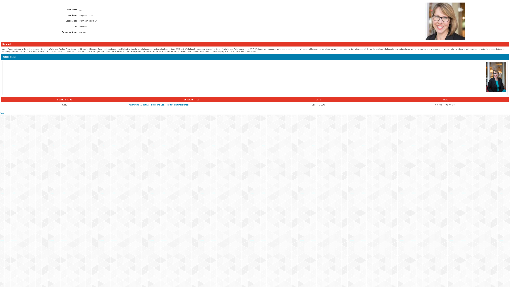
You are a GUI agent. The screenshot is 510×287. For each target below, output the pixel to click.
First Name (72, 9)
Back (2, 113)
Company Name (69, 32)
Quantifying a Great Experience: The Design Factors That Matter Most (158, 104)
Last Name (72, 15)
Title (75, 26)
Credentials (71, 20)
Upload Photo (9, 56)
